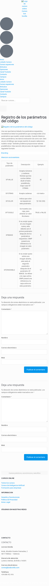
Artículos (3, 67)
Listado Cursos (5, 62)
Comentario (6, 309)
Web (3, 358)
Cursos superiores (7, 64)
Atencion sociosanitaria (10, 157)
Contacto (3, 74)
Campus (3, 77)
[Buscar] (3, 109)
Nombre (4, 338)
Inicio (2, 59)
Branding (4, 153)
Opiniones (4, 69)
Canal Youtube (5, 72)
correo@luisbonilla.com (10, 568)
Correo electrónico (8, 348)
